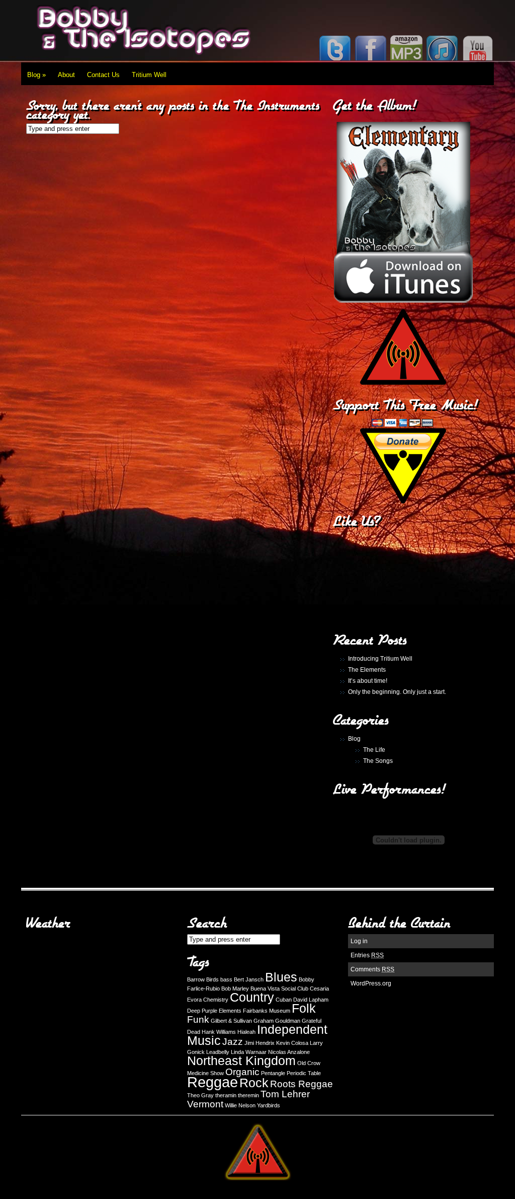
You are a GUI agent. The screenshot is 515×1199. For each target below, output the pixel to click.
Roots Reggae (301, 1084)
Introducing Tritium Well (380, 658)
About (66, 75)
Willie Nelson (240, 1105)
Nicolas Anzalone (289, 1052)
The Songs (378, 760)
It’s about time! (367, 680)
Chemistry (215, 1000)
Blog (36, 75)
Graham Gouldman (276, 1021)
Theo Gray (200, 1095)
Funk (198, 1019)
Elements (230, 1011)
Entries (367, 955)
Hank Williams (219, 1032)
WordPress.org (371, 983)
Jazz (232, 1041)
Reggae (212, 1082)
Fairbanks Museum (266, 1011)
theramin (225, 1095)
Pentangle (273, 1073)
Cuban (284, 1000)
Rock (254, 1083)
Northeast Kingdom (241, 1061)
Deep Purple (202, 1011)
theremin (248, 1095)
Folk (304, 1008)
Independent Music (257, 1035)
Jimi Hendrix (259, 1043)
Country (252, 997)
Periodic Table (304, 1073)
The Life (374, 749)
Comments (372, 969)
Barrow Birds (203, 979)
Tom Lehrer (285, 1094)
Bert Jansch (249, 979)
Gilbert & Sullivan (231, 1021)
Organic (242, 1072)
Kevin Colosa (292, 1043)
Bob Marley (235, 988)
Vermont (205, 1104)
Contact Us (103, 75)
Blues (281, 977)
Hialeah (246, 1032)
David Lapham (310, 1000)
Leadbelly (217, 1052)
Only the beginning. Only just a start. (397, 691)
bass (226, 979)
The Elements (367, 669)
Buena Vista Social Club (279, 988)
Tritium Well (149, 75)
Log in (359, 941)
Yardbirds (268, 1105)
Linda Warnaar (249, 1052)
